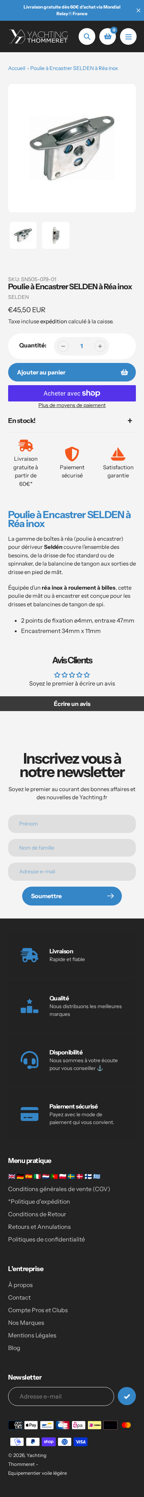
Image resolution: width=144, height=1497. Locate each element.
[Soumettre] (127, 1396)
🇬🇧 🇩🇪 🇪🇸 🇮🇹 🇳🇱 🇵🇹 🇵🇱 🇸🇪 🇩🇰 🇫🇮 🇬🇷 (54, 1176)
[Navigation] (128, 36)
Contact (19, 1297)
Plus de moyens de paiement (72, 405)
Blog (14, 1347)
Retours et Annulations (39, 1226)
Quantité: (33, 345)
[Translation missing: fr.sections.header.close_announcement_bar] (138, 10)
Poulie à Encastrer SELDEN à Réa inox (74, 68)
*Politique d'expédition (39, 1201)
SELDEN (18, 297)
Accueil (16, 68)
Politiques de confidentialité (46, 1239)
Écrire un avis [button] (72, 703)
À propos (20, 1284)
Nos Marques (26, 1322)
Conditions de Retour (37, 1214)
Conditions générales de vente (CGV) (59, 1189)
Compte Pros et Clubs (38, 1310)
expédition (54, 321)
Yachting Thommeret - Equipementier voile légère (37, 1464)
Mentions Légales (32, 1335)
